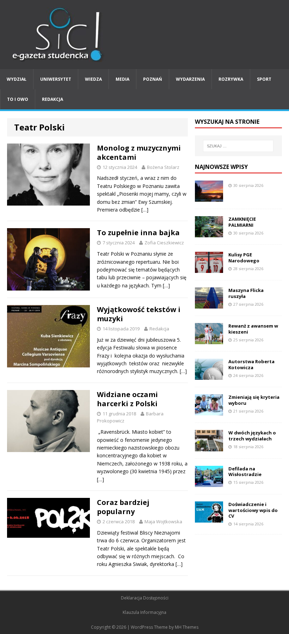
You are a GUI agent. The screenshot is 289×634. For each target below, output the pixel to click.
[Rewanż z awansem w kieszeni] (209, 340)
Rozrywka (231, 79)
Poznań (152, 79)
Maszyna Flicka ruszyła (246, 293)
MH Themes (186, 627)
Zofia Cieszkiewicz (164, 242)
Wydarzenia (190, 79)
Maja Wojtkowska (163, 521)
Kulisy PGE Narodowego (243, 257)
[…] (144, 209)
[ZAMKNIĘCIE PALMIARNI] (209, 233)
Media (122, 79)
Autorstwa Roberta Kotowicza (251, 364)
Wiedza (93, 79)
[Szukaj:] (238, 146)
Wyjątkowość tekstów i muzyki (138, 314)
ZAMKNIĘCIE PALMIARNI (242, 222)
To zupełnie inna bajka (138, 232)
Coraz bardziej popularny (123, 507)
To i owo (17, 99)
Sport (264, 79)
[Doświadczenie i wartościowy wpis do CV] (209, 518)
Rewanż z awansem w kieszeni (253, 329)
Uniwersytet (55, 79)
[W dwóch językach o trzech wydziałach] (209, 447)
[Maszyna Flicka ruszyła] (209, 304)
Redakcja (52, 99)
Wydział (16, 79)
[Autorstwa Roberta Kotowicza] (209, 375)
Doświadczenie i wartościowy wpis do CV (253, 510)
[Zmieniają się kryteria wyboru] (209, 411)
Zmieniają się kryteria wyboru (253, 400)
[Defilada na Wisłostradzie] (209, 482)
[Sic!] (144, 34)
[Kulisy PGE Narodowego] (209, 269)
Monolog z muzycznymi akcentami (139, 152)
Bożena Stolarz (163, 167)
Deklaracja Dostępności (144, 598)
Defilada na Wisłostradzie (245, 471)
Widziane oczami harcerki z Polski (127, 399)
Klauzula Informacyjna (144, 612)
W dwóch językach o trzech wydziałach (252, 435)
